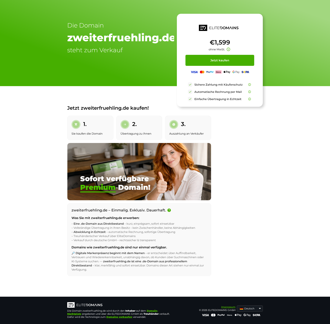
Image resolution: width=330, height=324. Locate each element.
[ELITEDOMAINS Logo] (118, 305)
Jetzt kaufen (219, 60)
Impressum (228, 307)
